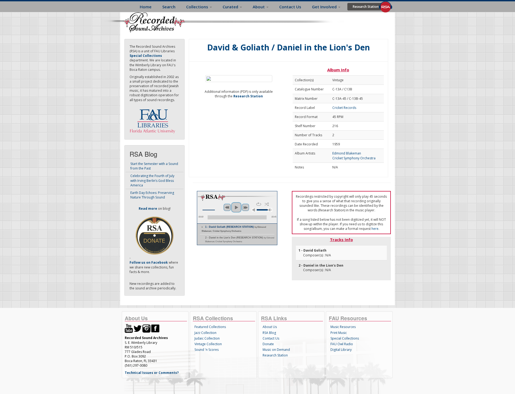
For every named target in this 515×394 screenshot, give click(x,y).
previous (227, 207)
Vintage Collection (208, 344)
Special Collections (344, 338)
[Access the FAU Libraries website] (154, 119)
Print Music (338, 332)
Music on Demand (276, 349)
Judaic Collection (207, 338)
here (374, 228)
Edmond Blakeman (346, 153)
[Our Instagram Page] (146, 328)
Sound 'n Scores (206, 349)
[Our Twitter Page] (138, 328)
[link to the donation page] (154, 235)
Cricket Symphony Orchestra (354, 158)
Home (146, 6)
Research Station (366, 6)
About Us (270, 327)
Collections (197, 6)
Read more (148, 208)
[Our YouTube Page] (129, 328)
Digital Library (341, 349)
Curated (231, 6)
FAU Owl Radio (341, 344)
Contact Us (290, 6)
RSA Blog (269, 332)
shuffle (266, 204)
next (245, 207)
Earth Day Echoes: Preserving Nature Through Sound (152, 195)
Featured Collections (210, 327)
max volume (269, 210)
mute (254, 210)
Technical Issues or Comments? (152, 372)
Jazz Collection (205, 332)
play (236, 207)
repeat (258, 204)
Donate (268, 344)
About (259, 6)
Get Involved (325, 6)
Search (168, 6)
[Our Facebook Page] (155, 328)
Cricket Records (344, 107)
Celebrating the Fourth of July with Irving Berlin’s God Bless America (152, 180)
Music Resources (343, 327)
